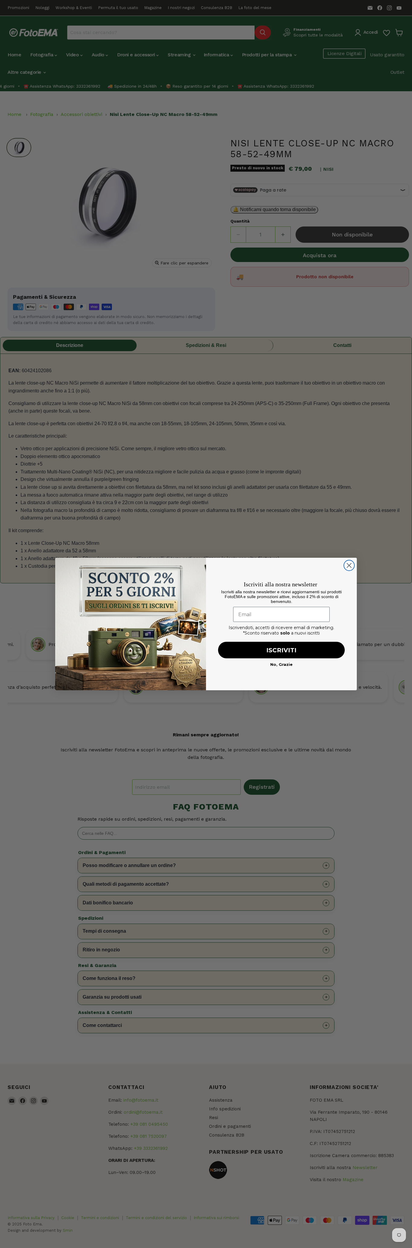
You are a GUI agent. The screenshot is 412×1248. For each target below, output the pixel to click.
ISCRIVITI (281, 650)
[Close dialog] (349, 565)
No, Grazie (281, 664)
